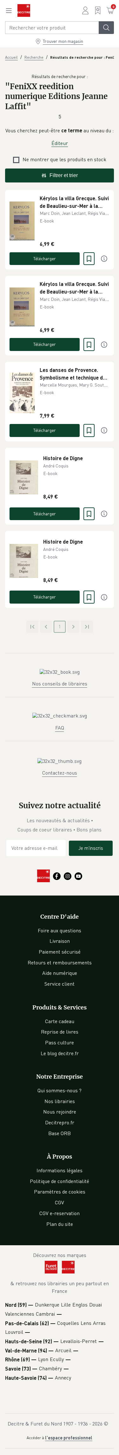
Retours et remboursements (60, 962)
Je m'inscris (90, 848)
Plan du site (59, 1224)
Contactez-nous (59, 773)
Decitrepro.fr (59, 1122)
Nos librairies (59, 1101)
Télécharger (44, 258)
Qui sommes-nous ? (59, 1090)
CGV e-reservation (59, 1213)
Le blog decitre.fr (60, 1053)
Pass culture (59, 1042)
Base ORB (59, 1133)
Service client (59, 984)
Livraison (60, 941)
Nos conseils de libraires (59, 683)
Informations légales (59, 1170)
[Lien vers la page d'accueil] (23, 10)
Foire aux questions (59, 930)
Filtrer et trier (64, 175)
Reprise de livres (59, 1031)
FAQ (59, 727)
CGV (59, 1202)
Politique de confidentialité (59, 1181)
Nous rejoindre (59, 1111)
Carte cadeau (59, 1021)
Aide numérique (59, 973)
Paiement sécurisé (60, 952)
